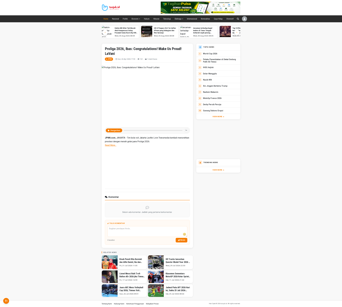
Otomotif (230, 19)
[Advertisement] (147, 167)
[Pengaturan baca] (6, 301)
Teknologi (167, 19)
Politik (125, 19)
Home (106, 19)
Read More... (110, 145)
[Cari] (238, 18)
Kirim (182, 240)
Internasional (192, 19)
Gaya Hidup (218, 19)
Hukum (146, 19)
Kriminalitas (205, 19)
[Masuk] (244, 18)
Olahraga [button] (178, 19)
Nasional (115, 19)
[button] (237, 32)
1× (186, 130)
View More (217, 117)
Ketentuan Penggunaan (135, 304)
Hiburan (156, 19)
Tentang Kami (107, 304)
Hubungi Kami (119, 304)
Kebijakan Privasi (152, 304)
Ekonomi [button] (135, 19)
